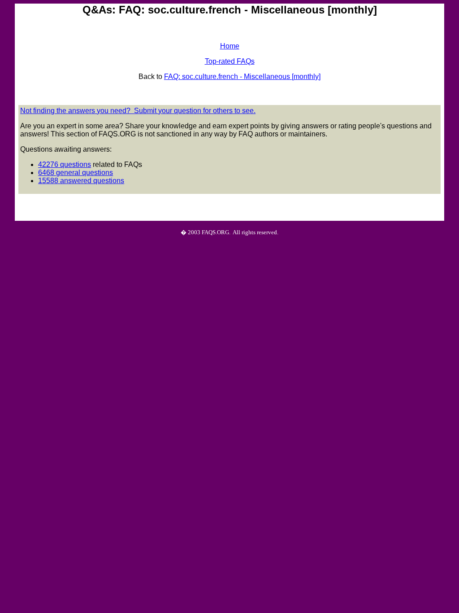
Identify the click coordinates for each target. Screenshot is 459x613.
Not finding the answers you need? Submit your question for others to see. (137, 110)
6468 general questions (75, 172)
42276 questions (64, 164)
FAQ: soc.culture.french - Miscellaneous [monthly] (242, 76)
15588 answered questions (81, 180)
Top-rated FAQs (230, 61)
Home (229, 46)
